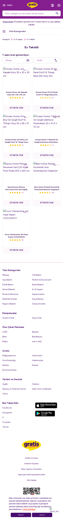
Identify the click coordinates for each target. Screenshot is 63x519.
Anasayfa (6, 39)
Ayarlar (42, 515)
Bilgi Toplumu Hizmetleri (31, 469)
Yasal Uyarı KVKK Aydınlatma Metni (31, 475)
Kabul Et (21, 515)
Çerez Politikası (29, 509)
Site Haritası (31, 480)
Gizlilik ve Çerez (31, 458)
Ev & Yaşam (18, 39)
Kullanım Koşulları (31, 464)
